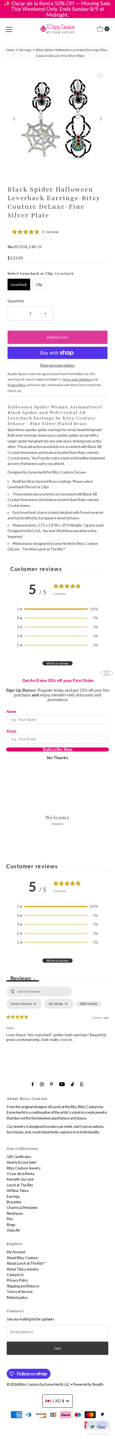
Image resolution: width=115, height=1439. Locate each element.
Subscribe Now (57, 750)
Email (11, 731)
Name (11, 712)
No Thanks (57, 758)
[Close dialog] (106, 673)
